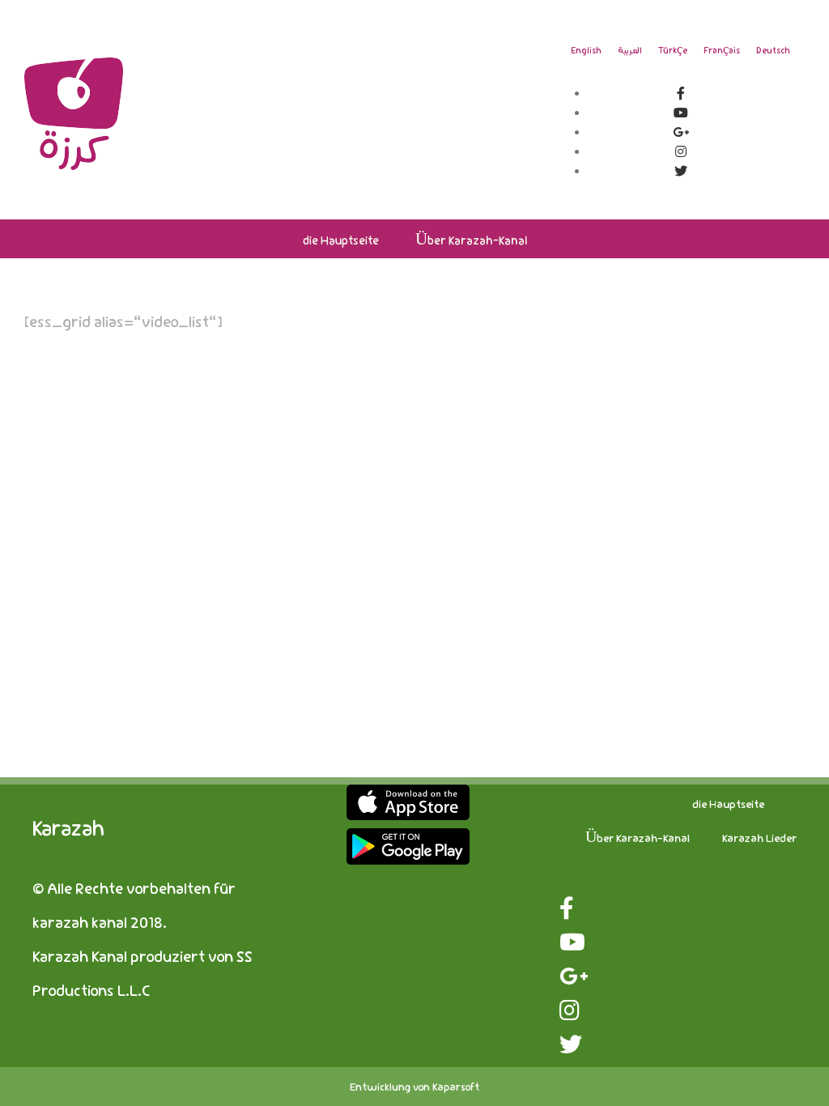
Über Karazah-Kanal (637, 837)
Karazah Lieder (759, 837)
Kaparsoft (455, 1086)
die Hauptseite (728, 803)
